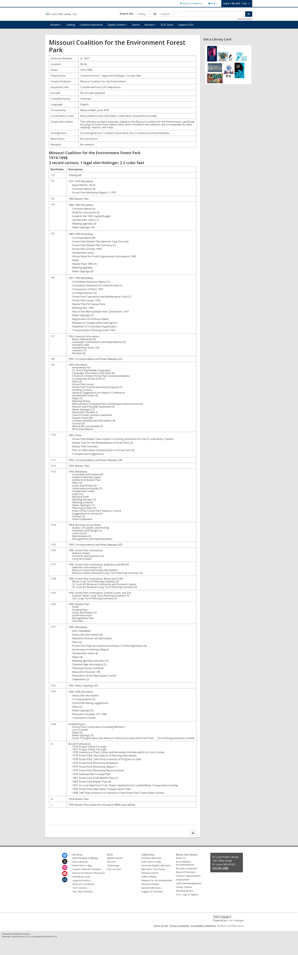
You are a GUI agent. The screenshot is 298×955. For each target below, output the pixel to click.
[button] (191, 3)
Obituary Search (149, 872)
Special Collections (151, 887)
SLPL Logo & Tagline (187, 894)
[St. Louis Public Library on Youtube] (64, 873)
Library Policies (184, 886)
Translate (238, 920)
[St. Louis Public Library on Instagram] (64, 867)
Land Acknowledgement (188, 883)
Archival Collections (151, 857)
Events (136, 24)
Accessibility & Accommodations (185, 863)
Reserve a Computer (83, 884)
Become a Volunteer (187, 868)
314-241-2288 (220, 868)
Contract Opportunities (188, 875)
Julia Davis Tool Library (153, 869)
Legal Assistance (81, 880)
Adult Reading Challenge (85, 857)
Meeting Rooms (184, 890)
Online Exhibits (149, 876)
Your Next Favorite (82, 891)
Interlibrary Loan (81, 876)
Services (111, 861)
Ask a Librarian (80, 861)
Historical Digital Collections (156, 865)
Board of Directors (186, 872)
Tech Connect (79, 887)
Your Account (114, 869)
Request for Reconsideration (156, 880)
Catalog (70, 24)
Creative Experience (91, 24)
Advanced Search (244, 19)
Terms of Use (160, 925)
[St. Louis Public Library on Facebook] (64, 855)
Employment (182, 879)
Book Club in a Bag (82, 865)
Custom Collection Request (86, 869)
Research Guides (150, 884)
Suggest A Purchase (152, 891)
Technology (113, 865)
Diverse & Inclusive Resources (88, 872)
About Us (181, 857)
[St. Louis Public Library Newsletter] (64, 879)
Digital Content (115, 857)
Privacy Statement (179, 925)
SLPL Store (167, 24)
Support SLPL (186, 24)
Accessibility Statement (203, 925)
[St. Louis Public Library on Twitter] (64, 861)
